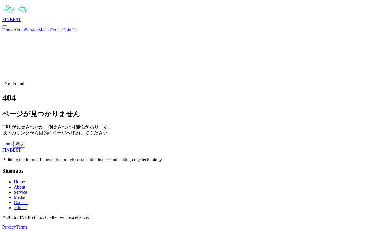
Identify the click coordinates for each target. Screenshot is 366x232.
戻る (19, 144)
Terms (21, 227)
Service (31, 29)
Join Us (70, 29)
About (19, 29)
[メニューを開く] (4, 26)
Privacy (9, 227)
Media (44, 29)
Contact (57, 29)
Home (7, 29)
